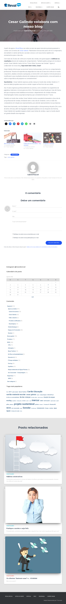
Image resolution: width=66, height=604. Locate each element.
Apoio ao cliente (45, 3)
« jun (32, 297)
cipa (38, 394)
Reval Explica (33, 3)
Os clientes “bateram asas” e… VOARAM (21, 578)
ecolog (9, 400)
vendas (51, 408)
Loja (30, 400)
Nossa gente (10, 336)
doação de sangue (49, 397)
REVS (29, 7)
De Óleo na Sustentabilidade (15, 354)
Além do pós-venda (9, 143)
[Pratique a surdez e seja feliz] (33, 504)
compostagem (43, 394)
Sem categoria (11, 381)
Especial (57, 3)
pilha (7, 404)
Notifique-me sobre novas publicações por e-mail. (26, 237)
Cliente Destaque (12, 327)
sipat (21, 408)
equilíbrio (14, 400)
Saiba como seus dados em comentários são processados (42, 247)
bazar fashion (23, 392)
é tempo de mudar (15, 411)
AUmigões (11, 348)
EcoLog (10, 363)
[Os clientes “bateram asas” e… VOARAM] (33, 554)
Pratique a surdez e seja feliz (17, 528)
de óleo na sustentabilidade (12, 397)
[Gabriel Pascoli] (33, 167)
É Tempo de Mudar (13, 360)
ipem (27, 400)
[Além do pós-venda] (13, 138)
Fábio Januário (13, 317)
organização (53, 400)
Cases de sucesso (14, 311)
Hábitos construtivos (14, 477)
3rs (7, 391)
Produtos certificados (15, 320)
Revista (10, 333)
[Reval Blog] (12, 5)
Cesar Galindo (24, 50)
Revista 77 (42, 404)
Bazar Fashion (12, 351)
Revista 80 (53, 404)
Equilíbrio (10, 366)
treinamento (40, 408)
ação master (15, 391)
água (55, 408)
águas (8, 411)
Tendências (33, 408)
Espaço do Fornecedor (14, 330)
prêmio (37, 404)
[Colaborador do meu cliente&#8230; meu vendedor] (33, 138)
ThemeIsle (59, 600)
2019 (10, 392)
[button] (50, 3)
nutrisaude (47, 400)
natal (41, 400)
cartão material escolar (16, 394)
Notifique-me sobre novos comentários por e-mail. (26, 234)
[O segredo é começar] (52, 138)
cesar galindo (10, 157)
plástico (11, 404)
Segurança (39, 7)
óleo (21, 411)
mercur (35, 400)
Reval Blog (19, 48)
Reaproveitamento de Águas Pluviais (17, 369)
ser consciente (15, 408)
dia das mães (34, 397)
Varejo (47, 408)
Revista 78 (46, 404)
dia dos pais (40, 397)
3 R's (9, 345)
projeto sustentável (24, 404)
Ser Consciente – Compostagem (16, 372)
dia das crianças (25, 397)
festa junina (19, 400)
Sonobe (27, 407)
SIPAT (9, 378)
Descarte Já (11, 357)
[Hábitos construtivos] (33, 453)
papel (57, 400)
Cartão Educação (34, 391)
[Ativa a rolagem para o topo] (63, 601)
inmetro (24, 400)
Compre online (50, 7)
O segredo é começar (48, 143)
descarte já (50, 394)
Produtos (9, 339)
